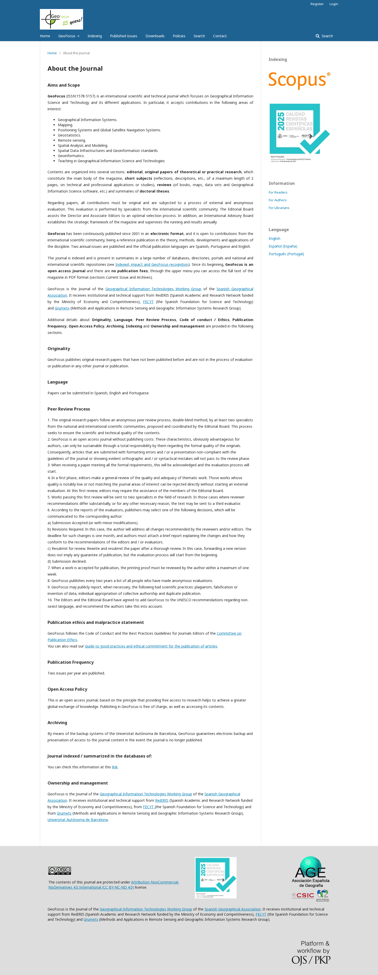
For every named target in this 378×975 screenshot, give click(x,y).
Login (334, 4)
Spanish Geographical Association (232, 909)
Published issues (123, 35)
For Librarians (279, 207)
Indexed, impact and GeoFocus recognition (151, 264)
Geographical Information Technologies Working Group (153, 288)
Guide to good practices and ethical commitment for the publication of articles (151, 646)
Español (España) (283, 246)
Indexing (95, 35)
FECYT (148, 301)
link (115, 766)
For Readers (278, 192)
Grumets (62, 308)
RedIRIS (161, 800)
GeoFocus (67, 35)
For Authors (278, 200)
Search (199, 35)
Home (45, 35)
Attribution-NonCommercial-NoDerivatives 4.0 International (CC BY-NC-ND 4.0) (113, 885)
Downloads (155, 35)
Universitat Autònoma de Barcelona (78, 819)
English (274, 238)
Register (317, 4)
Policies (179, 35)
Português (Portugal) (286, 253)
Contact (220, 35)
